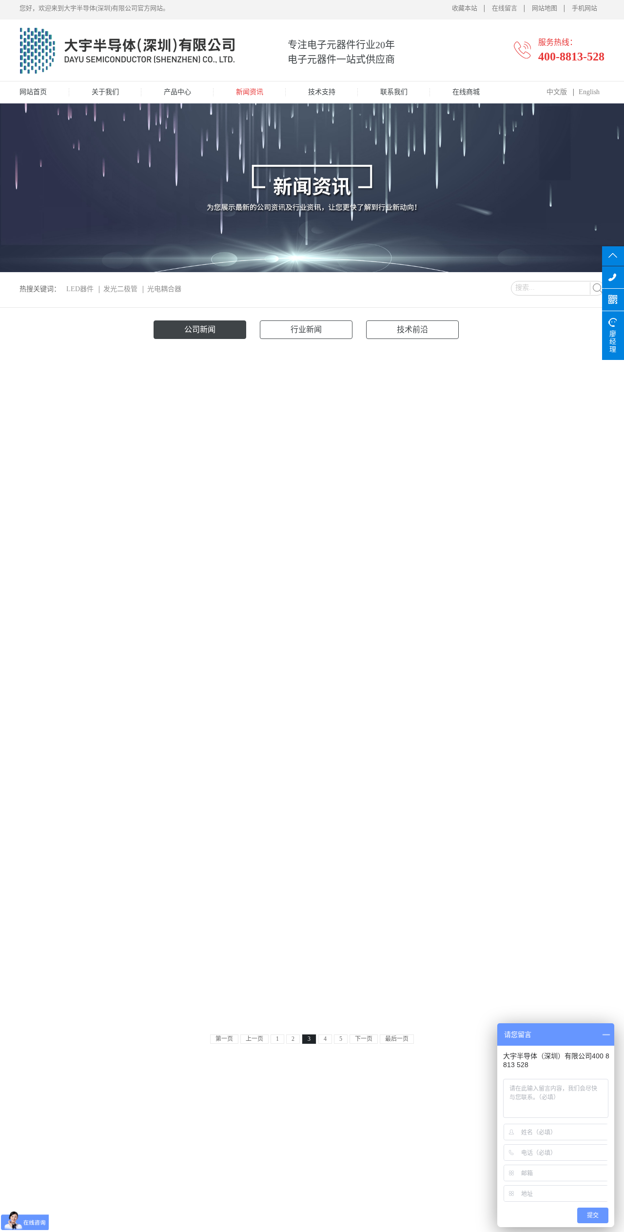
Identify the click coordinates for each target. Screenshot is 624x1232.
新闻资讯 (249, 92)
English (589, 92)
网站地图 (544, 8)
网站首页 (33, 92)
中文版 (557, 92)
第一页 (224, 1039)
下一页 (363, 1039)
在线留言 (504, 8)
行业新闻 (306, 330)
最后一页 (397, 1039)
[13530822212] (613, 277)
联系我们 (394, 92)
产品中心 (177, 92)
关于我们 (105, 92)
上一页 (254, 1039)
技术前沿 (412, 330)
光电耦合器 (164, 289)
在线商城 (466, 92)
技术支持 (321, 92)
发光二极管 (121, 289)
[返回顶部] (613, 256)
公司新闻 (199, 330)
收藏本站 (464, 8)
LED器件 (81, 289)
